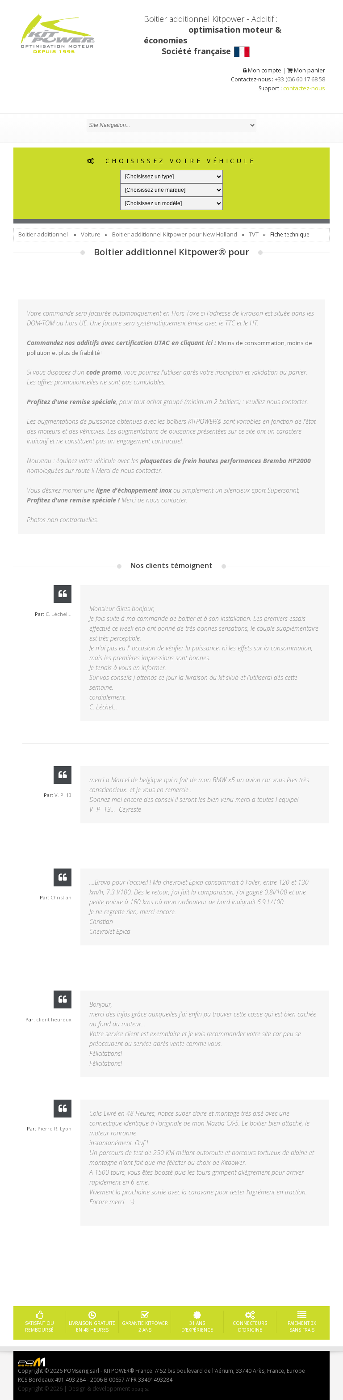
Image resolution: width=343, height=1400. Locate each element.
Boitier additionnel (43, 234)
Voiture (90, 234)
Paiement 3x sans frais (302, 1326)
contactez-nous (304, 88)
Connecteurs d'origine (250, 1326)
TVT (254, 234)
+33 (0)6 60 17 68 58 (300, 79)
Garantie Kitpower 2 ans (145, 1326)
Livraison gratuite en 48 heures (92, 1326)
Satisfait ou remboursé (39, 1326)
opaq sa (140, 1388)
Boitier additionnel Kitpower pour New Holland (174, 234)
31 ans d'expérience (197, 1326)
